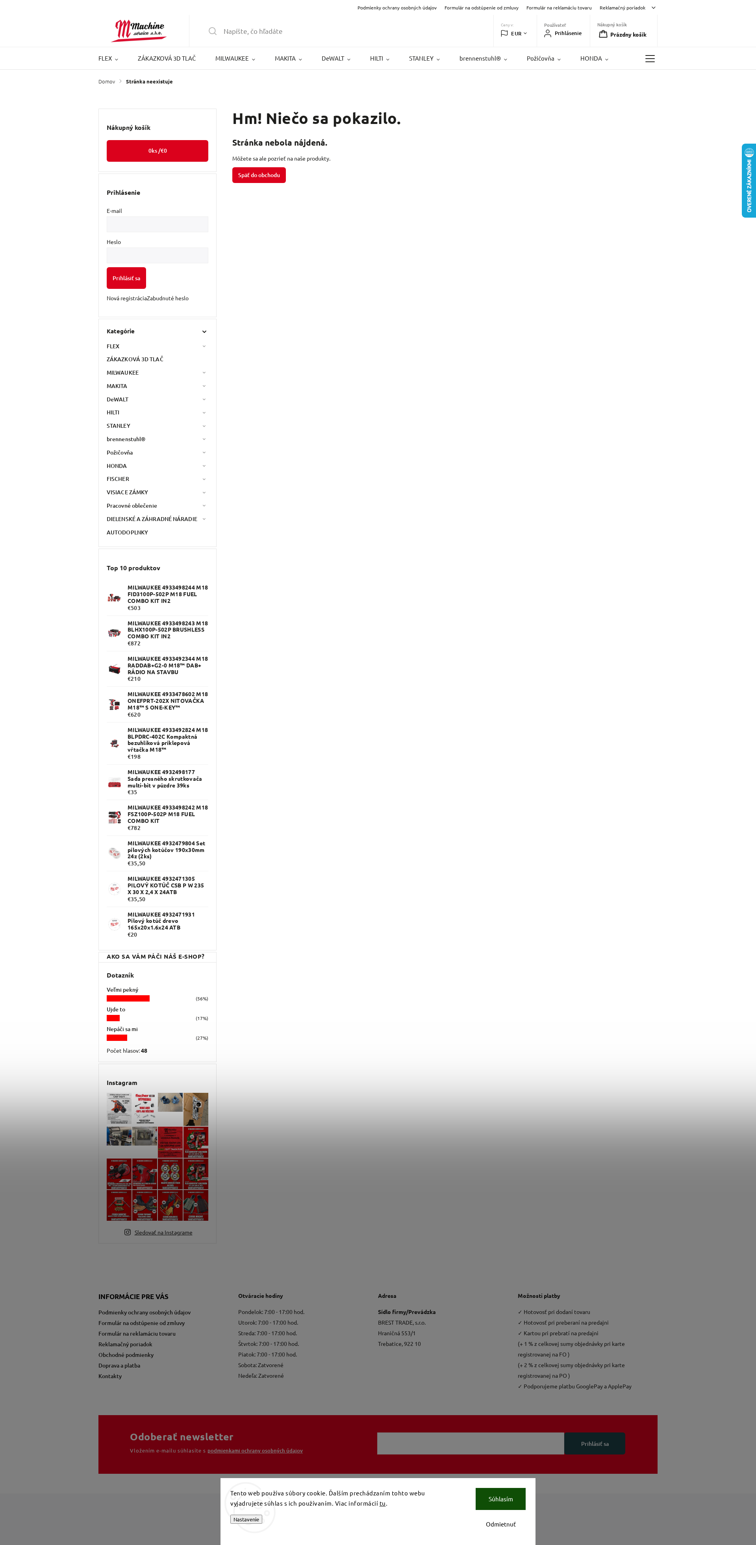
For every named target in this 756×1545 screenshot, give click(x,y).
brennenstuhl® (126, 439)
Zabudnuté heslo (168, 297)
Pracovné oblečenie (132, 505)
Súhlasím (501, 1498)
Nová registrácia (127, 297)
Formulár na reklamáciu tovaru (559, 7)
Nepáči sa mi (122, 1029)
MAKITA (117, 386)
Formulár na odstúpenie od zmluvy (482, 7)
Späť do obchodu (259, 175)
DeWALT (118, 399)
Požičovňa (120, 452)
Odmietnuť (501, 1524)
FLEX (113, 346)
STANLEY (118, 425)
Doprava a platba (119, 1365)
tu (383, 1503)
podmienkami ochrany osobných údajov (255, 1450)
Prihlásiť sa (126, 278)
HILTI (113, 412)
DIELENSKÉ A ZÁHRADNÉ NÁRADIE (152, 519)
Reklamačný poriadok (622, 7)
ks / (157, 150)
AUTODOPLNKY (127, 532)
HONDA (117, 465)
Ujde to (116, 1009)
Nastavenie (246, 1519)
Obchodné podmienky (126, 1354)
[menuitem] (113, 58)
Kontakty (110, 1376)
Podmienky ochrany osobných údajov (397, 7)
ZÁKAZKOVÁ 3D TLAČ (135, 359)
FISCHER (118, 478)
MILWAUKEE (123, 372)
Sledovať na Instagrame (164, 1232)
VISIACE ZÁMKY (127, 492)
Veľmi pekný (122, 989)
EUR (516, 33)
